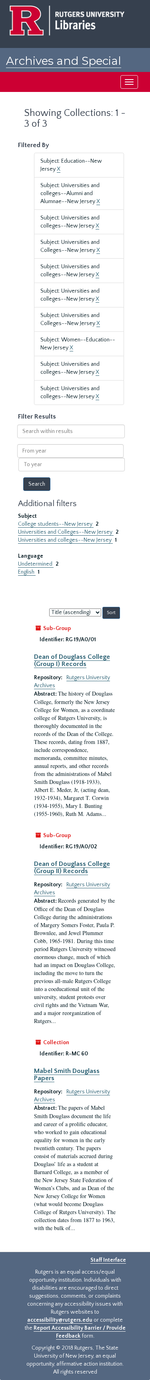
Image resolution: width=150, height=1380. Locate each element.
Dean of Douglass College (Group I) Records (72, 660)
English (27, 572)
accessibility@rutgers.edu (59, 1320)
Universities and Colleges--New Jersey (66, 532)
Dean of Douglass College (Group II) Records (72, 867)
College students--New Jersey (56, 524)
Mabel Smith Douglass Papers (67, 1074)
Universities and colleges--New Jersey (65, 540)
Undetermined (36, 564)
